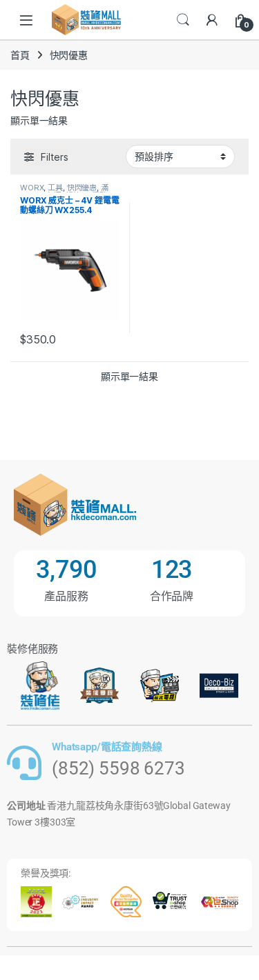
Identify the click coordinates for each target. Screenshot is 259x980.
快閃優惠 (82, 187)
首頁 (20, 55)
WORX (32, 187)
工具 (55, 187)
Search (183, 20)
